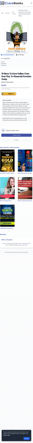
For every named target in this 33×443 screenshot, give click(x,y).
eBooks (8, 13)
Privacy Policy (6, 435)
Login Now (24, 245)
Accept (26, 438)
